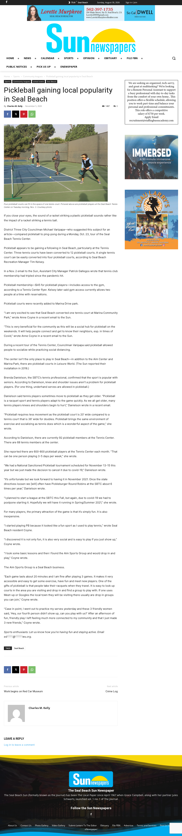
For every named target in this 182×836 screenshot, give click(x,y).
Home (7, 76)
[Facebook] (7, 114)
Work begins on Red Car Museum (23, 691)
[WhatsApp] (32, 114)
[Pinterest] (23, 114)
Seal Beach (51, 81)
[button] (174, 58)
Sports (16, 76)
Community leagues (33, 76)
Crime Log (112, 691)
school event (38, 81)
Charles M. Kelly (14, 106)
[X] (15, 114)
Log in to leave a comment (19, 744)
